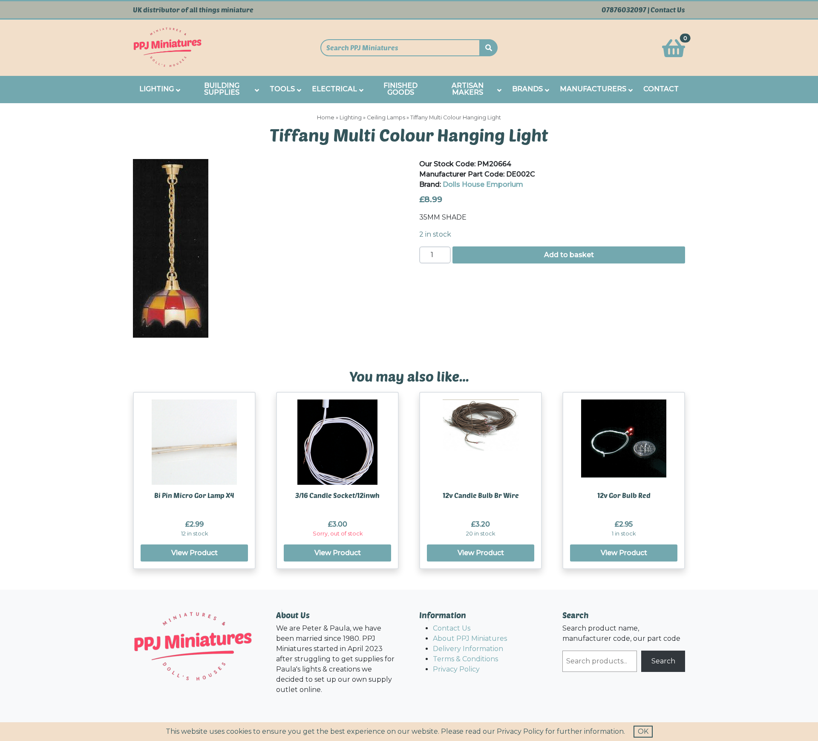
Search (663, 661)
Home (325, 117)
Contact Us (668, 10)
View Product (194, 553)
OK (643, 731)
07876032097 (624, 10)
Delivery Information (468, 649)
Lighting (351, 117)
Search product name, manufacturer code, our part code (621, 633)
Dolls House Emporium (483, 184)
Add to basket (569, 255)
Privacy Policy (456, 669)
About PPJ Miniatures (470, 638)
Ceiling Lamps (386, 117)
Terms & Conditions (465, 659)
